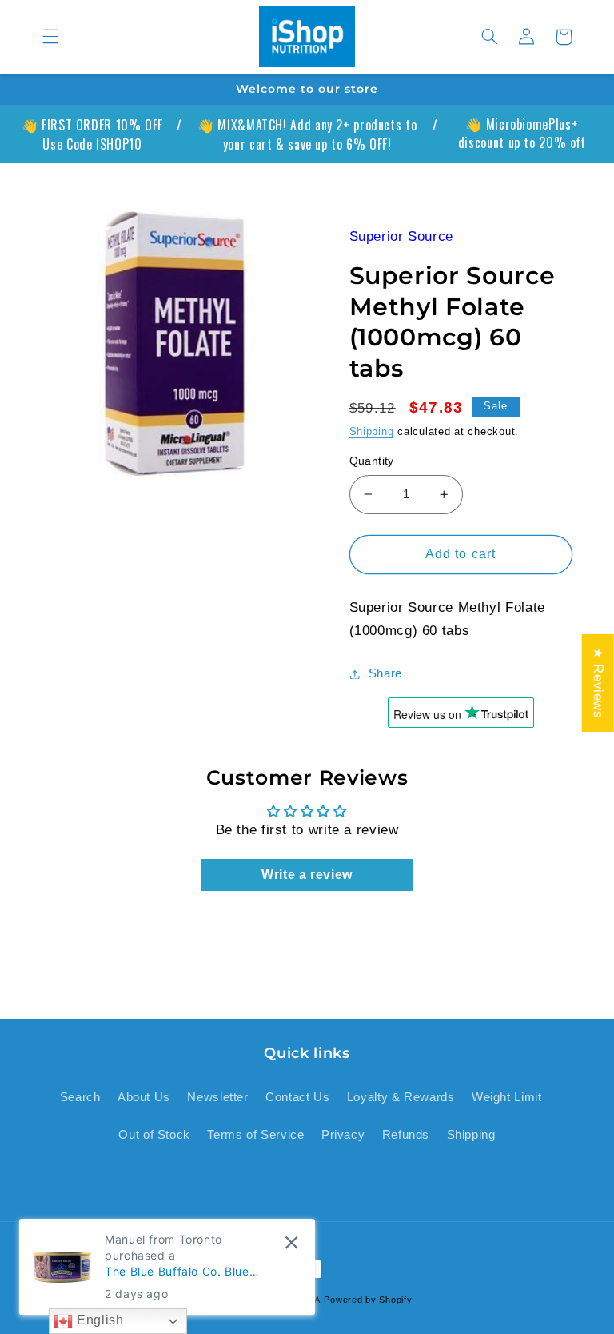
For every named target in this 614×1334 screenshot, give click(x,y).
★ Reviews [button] (598, 683)
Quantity (371, 461)
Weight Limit (507, 1097)
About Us (144, 1097)
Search (80, 1097)
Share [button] (385, 673)
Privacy (343, 1134)
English (98, 1320)
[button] (50, 36)
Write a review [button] (307, 874)
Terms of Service (255, 1134)
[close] (291, 1242)
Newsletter (217, 1097)
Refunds (405, 1134)
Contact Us (297, 1097)
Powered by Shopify (368, 1299)
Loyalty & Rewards (401, 1097)
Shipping (371, 431)
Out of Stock (154, 1134)
